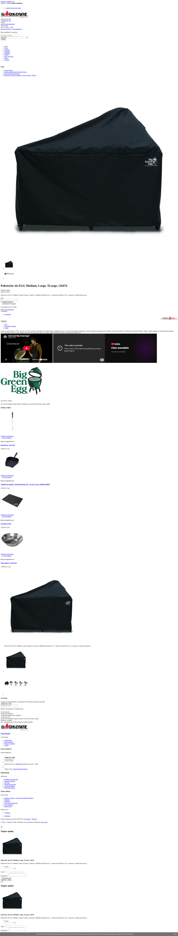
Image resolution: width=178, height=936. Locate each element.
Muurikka (7, 53)
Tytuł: (3, 872)
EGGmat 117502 (6, 524)
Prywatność (27, 819)
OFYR (6, 55)
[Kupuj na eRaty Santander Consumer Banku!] (169, 319)
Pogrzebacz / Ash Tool (8, 445)
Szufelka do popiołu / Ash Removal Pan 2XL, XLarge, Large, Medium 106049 (25, 484)
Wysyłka (7, 783)
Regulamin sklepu (9, 788)
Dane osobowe (8, 742)
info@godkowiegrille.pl (8, 24)
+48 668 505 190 (6, 21)
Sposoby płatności (9, 781)
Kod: (2, 401)
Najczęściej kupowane (11, 803)
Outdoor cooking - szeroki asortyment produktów (18, 798)
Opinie (6, 328)
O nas (6, 48)
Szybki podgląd (6, 438)
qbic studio (44, 822)
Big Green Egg (8, 56)
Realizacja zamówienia (11, 779)
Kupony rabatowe (9, 743)
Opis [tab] (5, 324)
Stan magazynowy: (6, 307)
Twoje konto (5, 733)
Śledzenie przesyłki (10, 784)
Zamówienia (8, 740)
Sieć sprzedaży (8, 805)
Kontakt (6, 60)
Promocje (7, 51)
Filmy (6, 58)
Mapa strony (8, 806)
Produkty (7, 50)
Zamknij (3, 880)
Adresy (6, 745)
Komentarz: (5, 876)
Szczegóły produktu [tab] (10, 326)
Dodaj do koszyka (6, 302)
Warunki (34, 819)
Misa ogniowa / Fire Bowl (9, 563)
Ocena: (6, 866)
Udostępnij (7, 314)
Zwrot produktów (9, 786)
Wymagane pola (6, 878)
